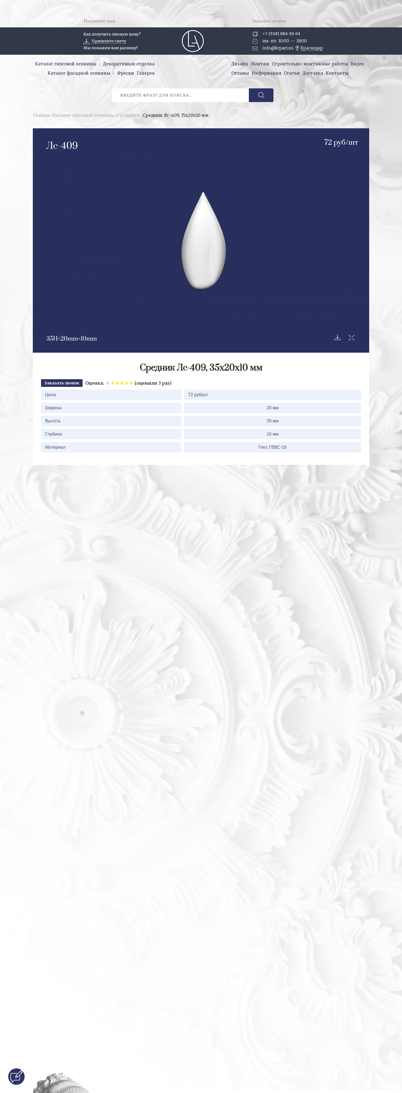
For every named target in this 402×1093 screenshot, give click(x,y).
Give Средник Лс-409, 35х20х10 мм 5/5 (131, 383)
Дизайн (239, 63)
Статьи (292, 73)
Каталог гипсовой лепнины (65, 63)
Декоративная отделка (129, 63)
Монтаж (260, 63)
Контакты (337, 73)
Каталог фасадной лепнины (79, 73)
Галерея (146, 73)
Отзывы (240, 73)
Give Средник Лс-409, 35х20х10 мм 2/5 (117, 383)
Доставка (312, 73)
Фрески (125, 73)
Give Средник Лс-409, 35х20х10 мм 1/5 (112, 383)
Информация (266, 73)
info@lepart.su (278, 48)
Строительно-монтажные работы (310, 63)
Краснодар (312, 48)
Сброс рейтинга (108, 383)
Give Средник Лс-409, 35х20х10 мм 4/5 (126, 383)
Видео (357, 63)
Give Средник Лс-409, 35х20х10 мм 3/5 (122, 383)
